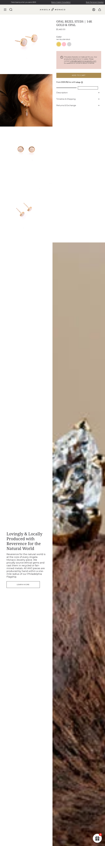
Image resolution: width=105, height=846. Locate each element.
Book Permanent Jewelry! (87, 2)
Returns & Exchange (66, 105)
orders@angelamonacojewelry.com (83, 61)
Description (62, 92)
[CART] (100, 9)
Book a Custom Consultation (53, 2)
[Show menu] (5, 9)
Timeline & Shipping (66, 99)
